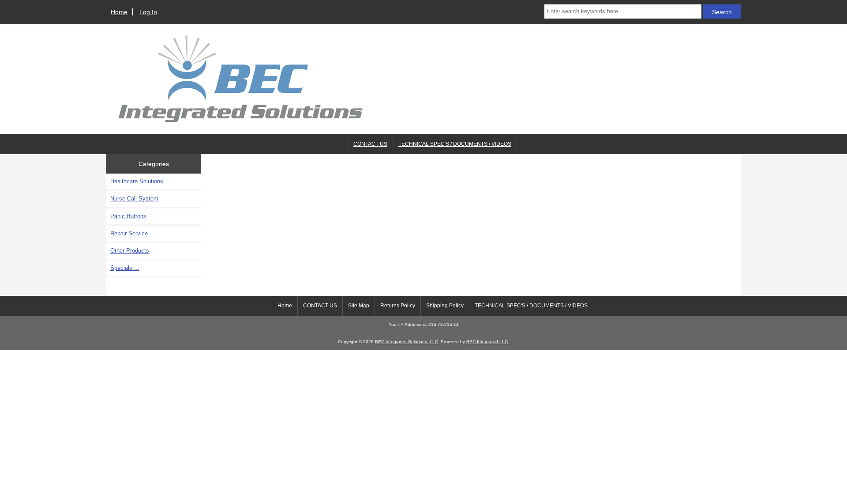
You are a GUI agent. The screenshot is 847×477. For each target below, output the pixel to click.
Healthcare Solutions (136, 181)
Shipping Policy (445, 306)
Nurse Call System (134, 198)
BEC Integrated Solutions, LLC (406, 341)
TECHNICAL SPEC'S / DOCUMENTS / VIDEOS (454, 144)
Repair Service (129, 233)
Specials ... (124, 268)
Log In (148, 11)
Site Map (358, 306)
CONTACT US (370, 144)
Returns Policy (397, 306)
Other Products (129, 250)
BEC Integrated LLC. (487, 341)
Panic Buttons (128, 216)
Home (119, 11)
